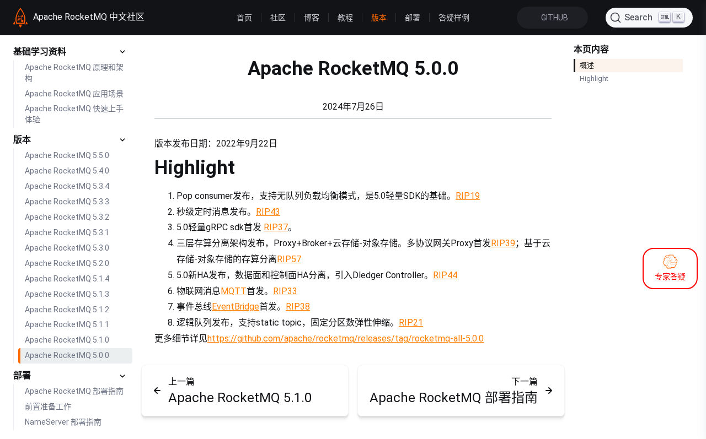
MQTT (234, 291)
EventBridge (235, 306)
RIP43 (268, 212)
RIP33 (285, 291)
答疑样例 (453, 17)
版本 (379, 17)
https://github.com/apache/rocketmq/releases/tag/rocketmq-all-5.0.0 (345, 338)
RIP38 (298, 306)
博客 (311, 17)
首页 (244, 17)
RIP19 (468, 196)
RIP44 (445, 275)
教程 (345, 17)
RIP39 (503, 243)
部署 (412, 17)
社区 (278, 17)
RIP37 (276, 227)
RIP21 (411, 322)
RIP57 (289, 259)
